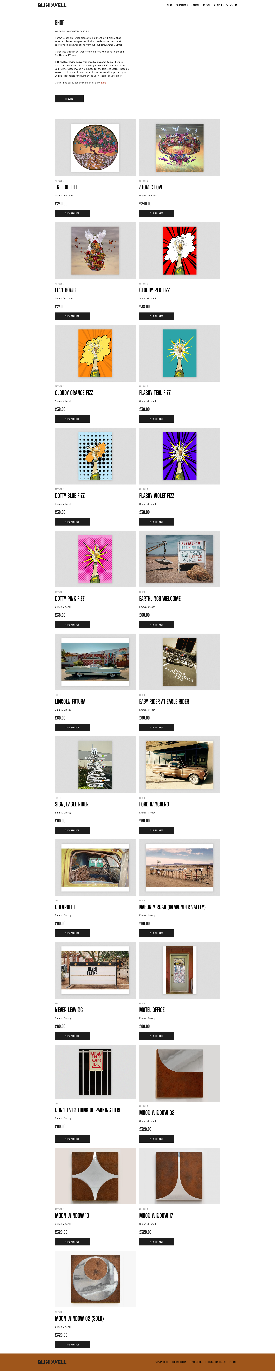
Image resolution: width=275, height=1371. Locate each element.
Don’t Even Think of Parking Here (88, 1110)
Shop (169, 5)
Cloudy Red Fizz (154, 290)
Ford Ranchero (154, 804)
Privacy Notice (161, 1362)
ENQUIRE (69, 98)
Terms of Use (196, 1362)
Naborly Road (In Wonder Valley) (172, 907)
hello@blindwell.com (216, 1362)
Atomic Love (151, 187)
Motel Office (152, 1009)
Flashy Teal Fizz (155, 392)
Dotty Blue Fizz (70, 495)
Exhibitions (182, 5)
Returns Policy (179, 1362)
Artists (195, 5)
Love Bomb (65, 290)
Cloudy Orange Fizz (74, 392)
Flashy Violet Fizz (156, 495)
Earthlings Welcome (160, 598)
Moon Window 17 (156, 1215)
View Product (72, 213)
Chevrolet (65, 907)
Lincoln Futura (70, 701)
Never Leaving (69, 1009)
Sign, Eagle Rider (72, 804)
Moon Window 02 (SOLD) (79, 1318)
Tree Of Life (66, 187)
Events (207, 5)
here (103, 83)
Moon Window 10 (72, 1215)
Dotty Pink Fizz (70, 598)
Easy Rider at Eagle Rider (164, 701)
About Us (219, 5)
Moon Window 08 (156, 1112)
